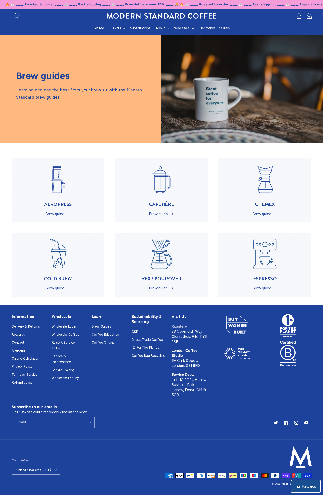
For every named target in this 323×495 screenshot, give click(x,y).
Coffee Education (105, 335)
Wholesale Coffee (65, 335)
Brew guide (54, 214)
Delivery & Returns (26, 326)
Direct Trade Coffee (147, 340)
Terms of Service (25, 375)
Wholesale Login (64, 326)
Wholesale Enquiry (65, 378)
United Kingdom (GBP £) (33, 469)
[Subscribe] (89, 422)
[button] (17, 16)
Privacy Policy (22, 366)
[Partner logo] (237, 326)
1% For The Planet (145, 348)
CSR (135, 332)
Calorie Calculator (25, 359)
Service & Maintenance (61, 359)
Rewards (18, 335)
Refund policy (22, 382)
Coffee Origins (103, 343)
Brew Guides (101, 326)
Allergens (18, 350)
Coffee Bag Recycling (148, 356)
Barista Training (63, 370)
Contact (18, 343)
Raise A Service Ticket (63, 345)
